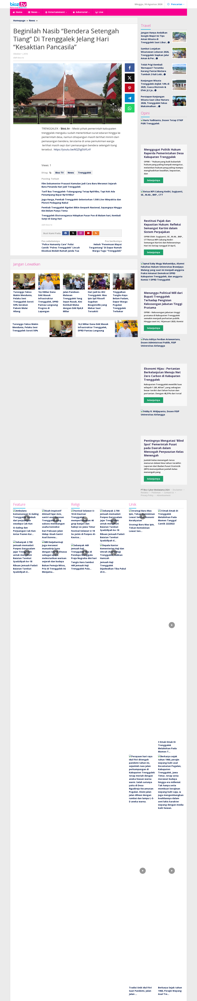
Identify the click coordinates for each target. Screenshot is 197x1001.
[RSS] (95, 233)
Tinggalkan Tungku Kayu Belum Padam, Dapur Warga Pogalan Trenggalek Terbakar (121, 301)
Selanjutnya (153, 180)
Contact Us (169, 492)
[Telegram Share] (130, 98)
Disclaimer (177, 489)
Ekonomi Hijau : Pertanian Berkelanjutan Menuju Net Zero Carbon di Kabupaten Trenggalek (162, 374)
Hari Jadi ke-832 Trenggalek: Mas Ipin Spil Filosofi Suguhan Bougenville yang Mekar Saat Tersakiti (97, 301)
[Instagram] (80, 233)
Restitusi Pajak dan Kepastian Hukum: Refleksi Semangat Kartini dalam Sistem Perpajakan (162, 226)
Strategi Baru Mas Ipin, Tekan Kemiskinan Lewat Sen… (141, 527)
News (71, 172)
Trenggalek (84, 172)
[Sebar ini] (130, 67)
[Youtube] (88, 233)
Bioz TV (59, 172)
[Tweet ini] (130, 77)
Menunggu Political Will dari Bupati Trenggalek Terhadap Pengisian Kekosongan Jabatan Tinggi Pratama (163, 300)
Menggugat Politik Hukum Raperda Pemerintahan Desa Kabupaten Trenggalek (164, 153)
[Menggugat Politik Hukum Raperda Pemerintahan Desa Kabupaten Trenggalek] (164, 132)
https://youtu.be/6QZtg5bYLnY (72, 149)
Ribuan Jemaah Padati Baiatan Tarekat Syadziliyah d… (25, 568)
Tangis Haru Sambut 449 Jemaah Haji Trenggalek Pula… (82, 565)
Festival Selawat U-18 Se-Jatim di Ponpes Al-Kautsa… (83, 534)
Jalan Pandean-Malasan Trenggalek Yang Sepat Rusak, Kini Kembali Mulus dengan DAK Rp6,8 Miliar (73, 301)
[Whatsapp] (130, 108)
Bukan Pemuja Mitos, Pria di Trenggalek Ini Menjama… (54, 568)
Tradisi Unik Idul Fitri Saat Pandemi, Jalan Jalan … (140, 990)
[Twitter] (73, 233)
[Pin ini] (130, 88)
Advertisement (163, 495)
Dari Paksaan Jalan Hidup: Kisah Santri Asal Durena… (52, 534)
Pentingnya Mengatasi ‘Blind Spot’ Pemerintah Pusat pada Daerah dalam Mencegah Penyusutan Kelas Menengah (164, 448)
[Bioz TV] (18, 4)
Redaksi (144, 492)
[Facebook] (65, 233)
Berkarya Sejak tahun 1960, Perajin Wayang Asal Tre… (170, 990)
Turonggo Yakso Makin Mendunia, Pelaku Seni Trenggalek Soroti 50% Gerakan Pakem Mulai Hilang (23, 301)
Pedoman (156, 492)
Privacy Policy (147, 495)
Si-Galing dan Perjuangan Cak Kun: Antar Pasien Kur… (24, 531)
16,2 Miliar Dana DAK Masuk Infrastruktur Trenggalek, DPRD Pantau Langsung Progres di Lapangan (48, 301)
